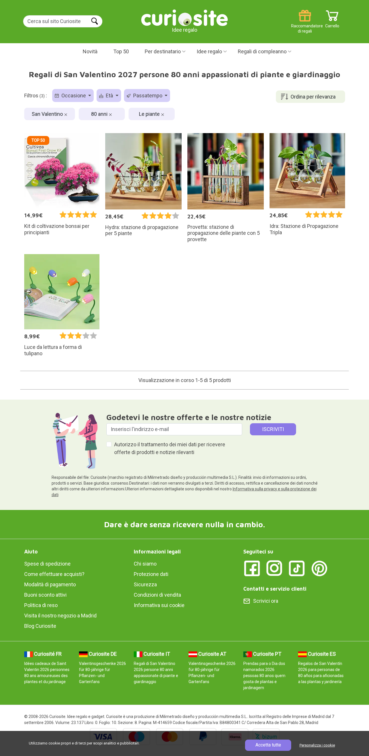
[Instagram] (274, 568)
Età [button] (109, 95)
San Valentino (48, 114)
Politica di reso (41, 605)
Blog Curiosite (40, 626)
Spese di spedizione (47, 564)
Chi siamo (145, 564)
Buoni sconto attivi (45, 595)
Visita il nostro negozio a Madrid (60, 616)
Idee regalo (209, 51)
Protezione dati (151, 574)
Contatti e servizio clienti (274, 589)
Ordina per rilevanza (313, 97)
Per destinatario (163, 51)
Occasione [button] (73, 95)
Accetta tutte (268, 745)
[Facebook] (252, 568)
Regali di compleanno (262, 51)
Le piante (150, 114)
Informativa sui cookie (159, 605)
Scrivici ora (265, 601)
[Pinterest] (319, 568)
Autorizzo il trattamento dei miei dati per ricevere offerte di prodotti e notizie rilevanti (169, 448)
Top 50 (121, 51)
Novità (90, 51)
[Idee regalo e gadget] (184, 17)
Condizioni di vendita (157, 595)
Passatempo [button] (147, 95)
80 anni (100, 114)
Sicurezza (145, 584)
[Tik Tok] (297, 568)
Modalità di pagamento (50, 584)
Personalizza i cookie (317, 745)
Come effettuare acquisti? (54, 574)
